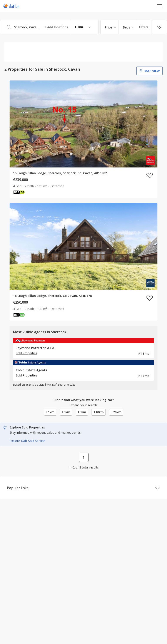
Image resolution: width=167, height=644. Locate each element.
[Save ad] (149, 175)
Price (108, 27)
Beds (126, 27)
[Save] (159, 27)
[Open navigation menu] (160, 6)
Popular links (17, 487)
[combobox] (49, 27)
